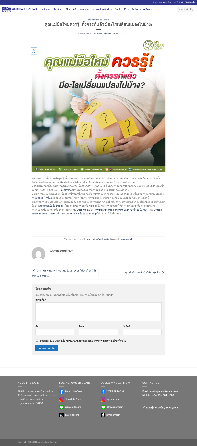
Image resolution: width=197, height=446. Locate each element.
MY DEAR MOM (115, 391)
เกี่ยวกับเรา (58, 9)
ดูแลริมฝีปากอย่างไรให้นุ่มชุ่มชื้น (143, 272)
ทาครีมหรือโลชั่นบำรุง (52, 205)
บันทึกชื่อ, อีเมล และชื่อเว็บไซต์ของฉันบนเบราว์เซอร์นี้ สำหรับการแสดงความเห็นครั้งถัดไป (83, 340)
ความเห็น (40, 300)
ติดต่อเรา (136, 9)
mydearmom (113, 414)
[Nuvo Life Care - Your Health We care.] (19, 9)
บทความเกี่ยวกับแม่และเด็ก (98, 20)
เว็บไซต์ (126, 326)
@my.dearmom (115, 406)
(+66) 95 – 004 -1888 (163, 395)
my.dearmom (113, 399)
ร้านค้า (117, 9)
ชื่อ (37, 326)
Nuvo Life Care (73, 391)
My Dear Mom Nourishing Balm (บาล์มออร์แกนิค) (121, 209)
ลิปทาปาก (66, 189)
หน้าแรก (46, 9)
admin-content (111, 33)
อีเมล (82, 326)
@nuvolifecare (73, 406)
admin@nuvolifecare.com (164, 391)
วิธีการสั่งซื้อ (72, 9)
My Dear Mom (80, 209)
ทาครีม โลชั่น (43, 197)
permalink (127, 239)
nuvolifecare (72, 414)
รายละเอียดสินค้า (101, 9)
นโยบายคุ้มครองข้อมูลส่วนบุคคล (160, 407)
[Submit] (191, 9)
